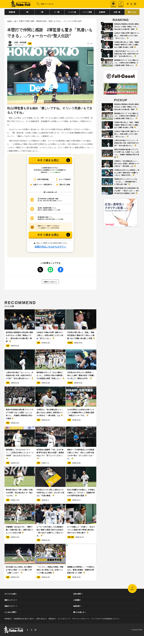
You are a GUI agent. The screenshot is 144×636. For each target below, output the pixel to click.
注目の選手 (77, 594)
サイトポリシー (63, 619)
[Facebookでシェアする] (60, 269)
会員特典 (102, 12)
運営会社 (52, 619)
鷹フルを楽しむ (78, 612)
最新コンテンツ (10, 600)
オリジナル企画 (10, 594)
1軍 (27, 12)
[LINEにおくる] (50, 269)
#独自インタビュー (50, 282)
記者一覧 (117, 12)
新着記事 (12, 12)
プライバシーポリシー (80, 619)
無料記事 (76, 606)
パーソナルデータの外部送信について (104, 619)
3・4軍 (57, 12)
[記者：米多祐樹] (10, 43)
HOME (9, 21)
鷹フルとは (132, 12)
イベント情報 (87, 12)
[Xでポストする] (40, 269)
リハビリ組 (72, 12)
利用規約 (7, 619)
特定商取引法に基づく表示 (23, 619)
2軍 (42, 12)
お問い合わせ (40, 619)
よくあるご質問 (10, 612)
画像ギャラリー (10, 606)
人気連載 (76, 600)
